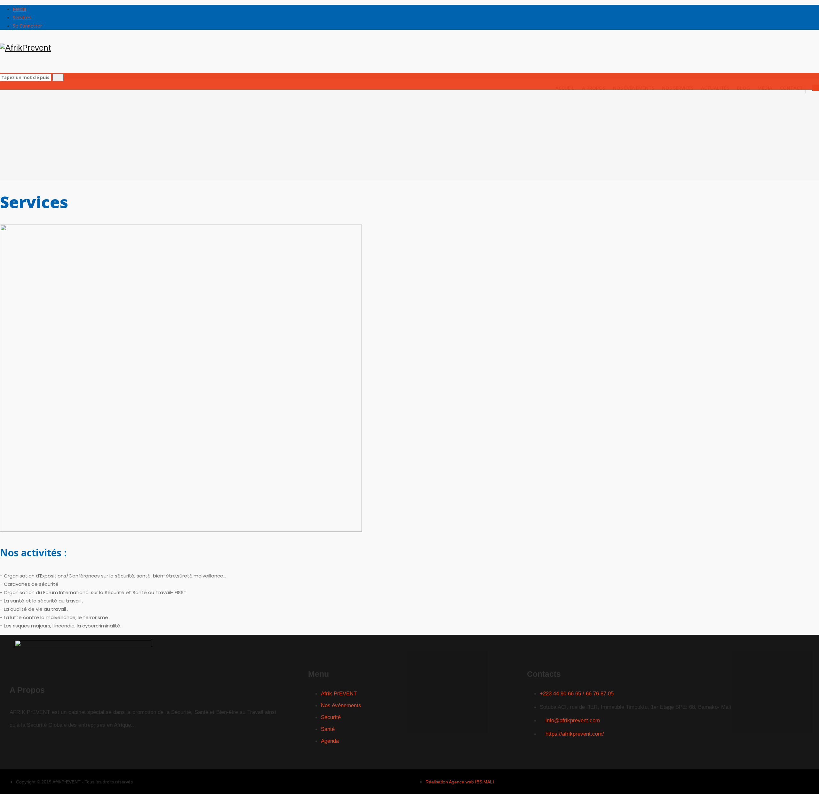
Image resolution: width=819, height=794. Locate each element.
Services (22, 17)
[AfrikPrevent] (409, 48)
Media (19, 9)
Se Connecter (27, 25)
